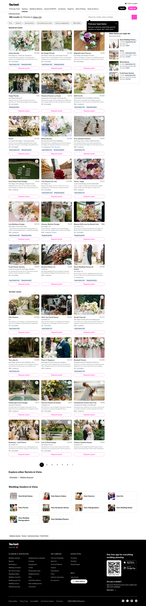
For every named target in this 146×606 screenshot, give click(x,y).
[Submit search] (134, 17)
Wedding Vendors (14, 536)
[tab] (21, 49)
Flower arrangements (62, 23)
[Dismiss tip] (116, 23)
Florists (24, 536)
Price (10, 23)
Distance (18, 23)
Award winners (29, 23)
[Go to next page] (73, 465)
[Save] (37, 33)
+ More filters (76, 23)
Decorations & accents (44, 23)
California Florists (14, 13)
